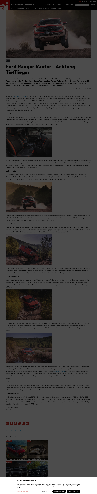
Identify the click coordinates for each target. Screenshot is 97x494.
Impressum (25, 491)
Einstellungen (44, 491)
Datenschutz (19, 491)
